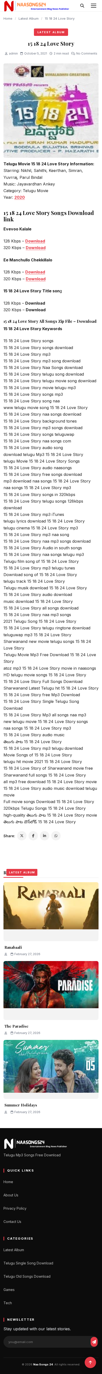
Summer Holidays (20, 1105)
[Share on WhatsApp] (56, 835)
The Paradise (16, 1026)
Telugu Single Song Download (28, 1263)
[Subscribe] (94, 1342)
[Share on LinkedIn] (44, 835)
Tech (7, 1303)
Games (9, 1290)
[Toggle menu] (94, 6)
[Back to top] (90, 1362)
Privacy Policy (14, 1208)
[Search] (82, 6)
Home (7, 18)
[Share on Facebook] (33, 835)
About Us (10, 1195)
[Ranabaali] (51, 911)
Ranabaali (13, 947)
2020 (19, 197)
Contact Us (12, 1221)
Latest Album (29, 18)
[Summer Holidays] (51, 1069)
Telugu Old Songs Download (27, 1276)
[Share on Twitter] (21, 835)
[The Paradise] (51, 990)
